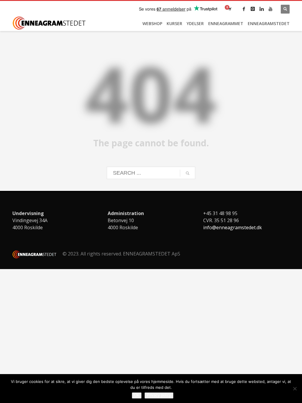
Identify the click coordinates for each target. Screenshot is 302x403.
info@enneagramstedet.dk (232, 227)
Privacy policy (159, 395)
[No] (295, 388)
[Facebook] (243, 8)
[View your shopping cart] (229, 8)
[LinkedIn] (261, 8)
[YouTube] (270, 8)
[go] (187, 173)
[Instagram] (252, 8)
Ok (136, 395)
